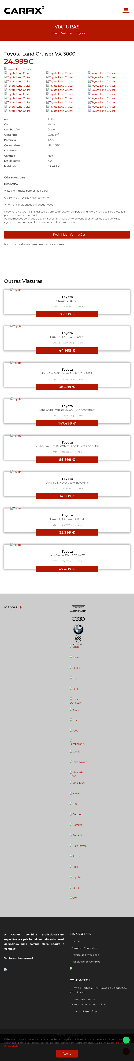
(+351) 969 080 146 (83, 999)
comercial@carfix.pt (85, 1011)
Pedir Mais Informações (68, 234)
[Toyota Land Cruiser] (67, 69)
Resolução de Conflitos (86, 961)
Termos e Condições (84, 948)
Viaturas (66, 33)
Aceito (67, 1053)
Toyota (80, 33)
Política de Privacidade (85, 954)
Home (53, 33)
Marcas (76, 941)
